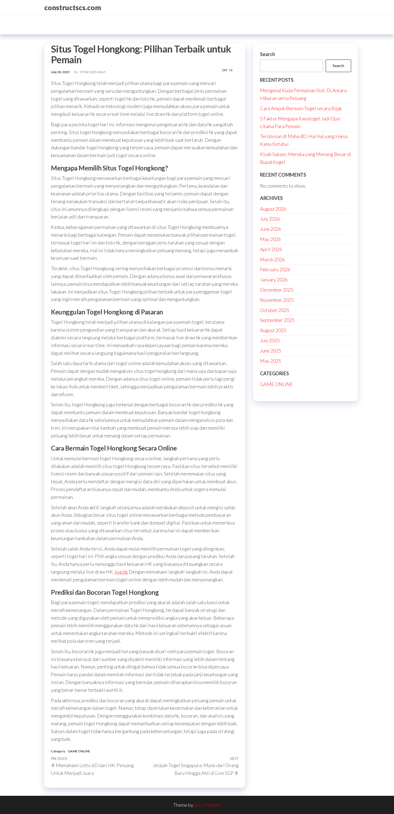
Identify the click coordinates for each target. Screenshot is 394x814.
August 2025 (273, 330)
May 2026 (270, 239)
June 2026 (270, 229)
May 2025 (270, 361)
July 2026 (270, 219)
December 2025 (276, 290)
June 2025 (270, 351)
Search (267, 54)
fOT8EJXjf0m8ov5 (93, 72)
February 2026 (275, 269)
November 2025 (277, 300)
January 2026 (274, 280)
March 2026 (272, 259)
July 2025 (270, 340)
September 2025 (277, 320)
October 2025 (274, 310)
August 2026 (273, 209)
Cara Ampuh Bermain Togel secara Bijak (301, 108)
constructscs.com (72, 7)
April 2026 (271, 249)
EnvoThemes (207, 805)
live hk (121, 572)
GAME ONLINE (79, 751)
